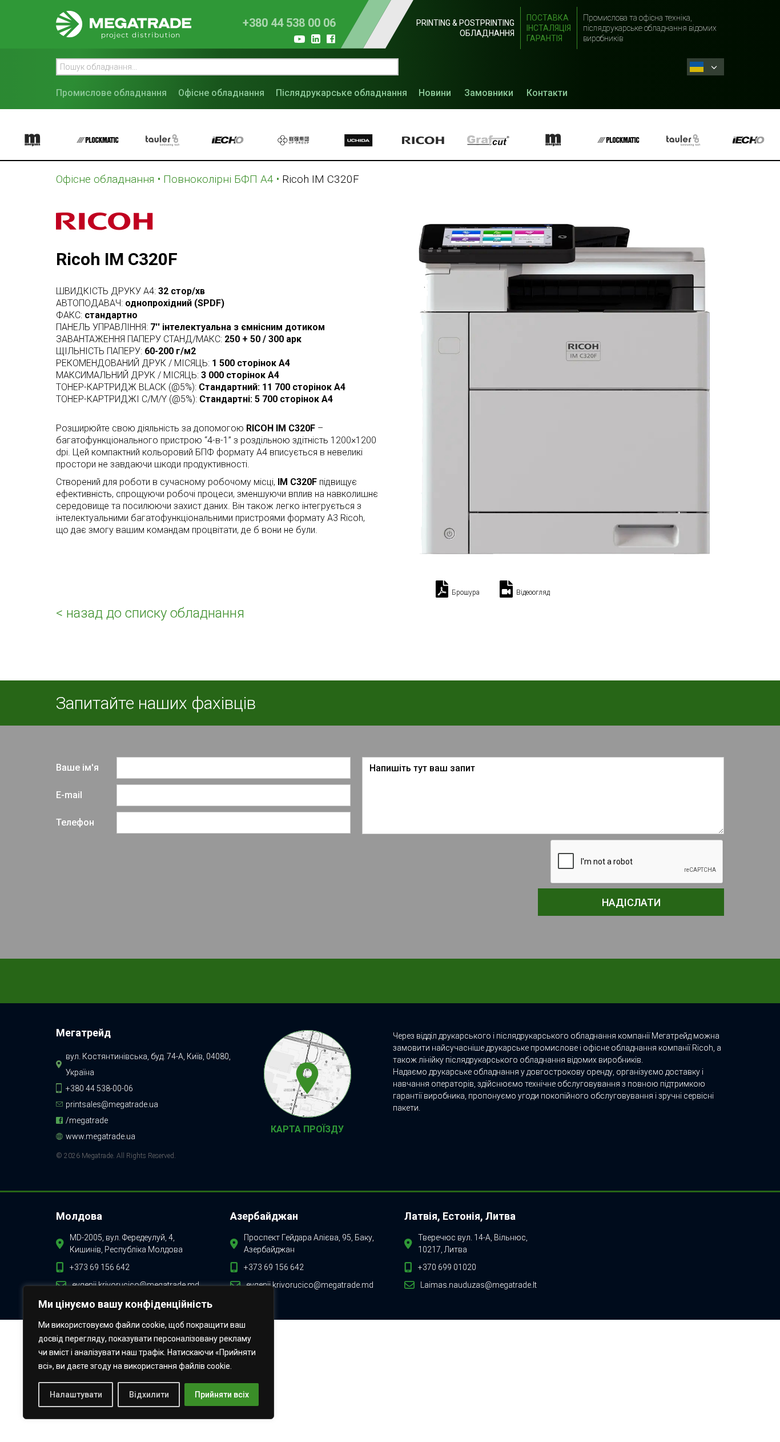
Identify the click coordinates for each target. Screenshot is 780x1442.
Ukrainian (708, 66)
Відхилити (149, 1394)
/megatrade (87, 1120)
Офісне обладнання (221, 92)
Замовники (488, 92)
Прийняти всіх (222, 1394)
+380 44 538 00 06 (289, 23)
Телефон (75, 822)
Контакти (547, 92)
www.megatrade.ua (100, 1136)
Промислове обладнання (111, 92)
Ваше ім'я (77, 767)
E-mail (69, 795)
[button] (114, 91)
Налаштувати (76, 1394)
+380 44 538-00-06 (99, 1088)
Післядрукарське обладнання (341, 92)
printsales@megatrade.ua (112, 1104)
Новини (435, 92)
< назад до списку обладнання (150, 613)
